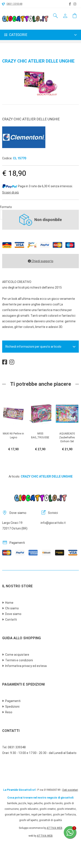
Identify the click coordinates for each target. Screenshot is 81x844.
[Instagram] (74, 4)
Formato (6, 207)
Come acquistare (17, 654)
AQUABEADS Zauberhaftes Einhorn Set (67, 437)
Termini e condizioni (19, 660)
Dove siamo (13, 614)
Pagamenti (13, 701)
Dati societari (70, 789)
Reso (8, 712)
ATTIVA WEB (54, 827)
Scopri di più (10, 192)
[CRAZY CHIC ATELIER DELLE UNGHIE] (40, 95)
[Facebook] (70, 4)
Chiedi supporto (42, 261)
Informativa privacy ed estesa (26, 666)
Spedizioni (12, 706)
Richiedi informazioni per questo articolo (33, 346)
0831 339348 (14, 3)
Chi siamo (12, 608)
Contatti (11, 619)
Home (9, 602)
